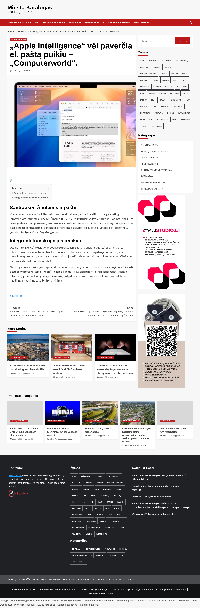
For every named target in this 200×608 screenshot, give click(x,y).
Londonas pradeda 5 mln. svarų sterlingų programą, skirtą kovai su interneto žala (115, 369)
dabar (164, 74)
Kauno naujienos (46, 604)
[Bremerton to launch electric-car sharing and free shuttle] (28, 347)
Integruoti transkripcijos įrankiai (31, 197)
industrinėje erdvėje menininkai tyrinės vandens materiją (62, 431)
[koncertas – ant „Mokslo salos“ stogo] (100, 413)
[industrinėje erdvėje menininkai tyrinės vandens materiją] (62, 413)
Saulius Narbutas (145, 600)
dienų (155, 80)
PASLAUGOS (142, 22)
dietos (165, 80)
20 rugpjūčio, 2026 (65, 439)
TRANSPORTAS (94, 22)
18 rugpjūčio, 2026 (102, 436)
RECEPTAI (146, 163)
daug (184, 74)
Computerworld (148, 74)
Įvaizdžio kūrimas (166, 600)
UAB (174, 120)
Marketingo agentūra (22, 600)
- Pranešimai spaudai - (25, 604)
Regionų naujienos (67, 604)
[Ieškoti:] (158, 40)
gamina (168, 87)
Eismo (183, 80)
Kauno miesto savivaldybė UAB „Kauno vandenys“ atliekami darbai (24, 431)
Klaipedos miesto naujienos (99, 600)
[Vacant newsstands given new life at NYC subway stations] (71, 347)
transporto (162, 120)
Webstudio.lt (15, 475)
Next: (104, 311)
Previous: (37, 311)
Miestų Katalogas (30, 7)
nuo (188, 100)
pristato (159, 113)
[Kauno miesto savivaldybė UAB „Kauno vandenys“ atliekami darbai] (25, 413)
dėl (174, 80)
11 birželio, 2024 (28, 70)
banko (168, 67)
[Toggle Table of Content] (44, 188)
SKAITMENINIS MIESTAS (50, 22)
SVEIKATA (146, 176)
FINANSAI (75, 22)
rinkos (170, 113)
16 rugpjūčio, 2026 (140, 445)
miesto (143, 100)
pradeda (165, 106)
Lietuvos (174, 93)
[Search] (191, 22)
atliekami (166, 60)
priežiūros (145, 113)
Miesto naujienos (125, 600)
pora (154, 106)
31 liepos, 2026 (69, 377)
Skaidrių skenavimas (72, 600)
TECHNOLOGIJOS (119, 22)
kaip (142, 93)
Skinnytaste (146, 120)
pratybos (178, 106)
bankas (156, 67)
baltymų (144, 67)
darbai (174, 74)
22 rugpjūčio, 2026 (27, 439)
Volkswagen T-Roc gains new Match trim (153, 514)
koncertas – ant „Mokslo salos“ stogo (151, 496)
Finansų (157, 87)
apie (142, 60)
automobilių (182, 60)
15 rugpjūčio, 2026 (27, 373)
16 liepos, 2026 (113, 377)
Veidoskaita (183, 600)
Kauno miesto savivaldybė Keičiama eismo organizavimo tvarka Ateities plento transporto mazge (136, 435)
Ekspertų (144, 87)
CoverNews (92, 593)
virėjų (143, 126)
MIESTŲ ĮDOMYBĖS (19, 22)
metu (185, 93)
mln (153, 100)
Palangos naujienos (89, 604)
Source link (16, 295)
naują (162, 100)
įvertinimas (156, 126)
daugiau (144, 80)
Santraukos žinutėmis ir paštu (30, 193)
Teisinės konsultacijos (47, 600)
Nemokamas (175, 100)
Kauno (162, 93)
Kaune (152, 93)
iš (177, 87)
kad (185, 87)
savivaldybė (184, 113)
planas (143, 106)
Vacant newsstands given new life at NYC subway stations (69, 369)
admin (15, 70)
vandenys (185, 120)
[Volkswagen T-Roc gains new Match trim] (175, 413)
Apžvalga (153, 60)
